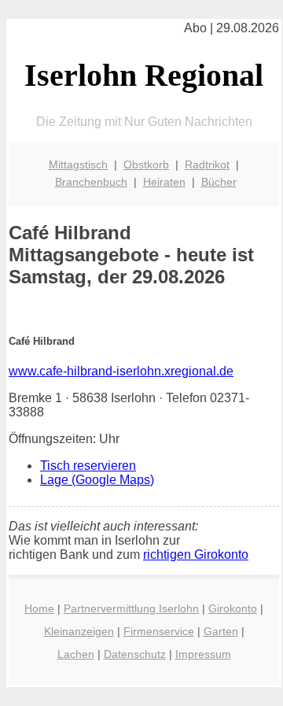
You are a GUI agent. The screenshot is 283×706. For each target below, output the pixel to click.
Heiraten (164, 182)
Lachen (75, 654)
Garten (221, 631)
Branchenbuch (91, 182)
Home (39, 608)
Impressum (203, 654)
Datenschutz (135, 654)
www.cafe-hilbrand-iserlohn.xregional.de (121, 371)
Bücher (219, 182)
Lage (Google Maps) (97, 479)
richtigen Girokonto (195, 554)
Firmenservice (158, 631)
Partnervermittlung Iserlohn (131, 608)
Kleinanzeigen (79, 631)
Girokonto (232, 608)
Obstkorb (146, 164)
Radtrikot (207, 164)
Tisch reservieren (88, 465)
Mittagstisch (78, 164)
